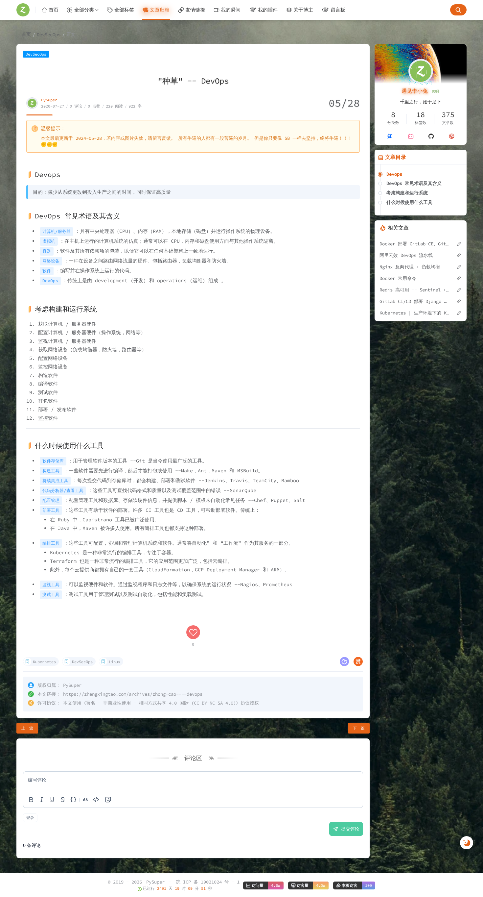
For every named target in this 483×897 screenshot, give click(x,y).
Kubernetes (44, 661)
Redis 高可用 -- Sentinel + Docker (414, 290)
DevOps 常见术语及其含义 (414, 183)
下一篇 (359, 728)
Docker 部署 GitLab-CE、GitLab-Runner (414, 244)
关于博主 (303, 10)
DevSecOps (48, 34)
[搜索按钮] (458, 9)
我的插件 (268, 10)
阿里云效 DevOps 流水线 (406, 255)
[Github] (431, 136)
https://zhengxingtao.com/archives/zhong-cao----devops (132, 694)
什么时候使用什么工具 (409, 202)
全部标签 (124, 10)
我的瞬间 (231, 10)
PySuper (49, 99)
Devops (394, 174)
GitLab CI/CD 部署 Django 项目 (414, 301)
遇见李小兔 (416, 90)
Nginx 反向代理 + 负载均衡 (410, 267)
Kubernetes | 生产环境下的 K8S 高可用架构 (414, 313)
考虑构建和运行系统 (407, 193)
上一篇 (27, 728)
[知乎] (389, 136)
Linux (114, 661)
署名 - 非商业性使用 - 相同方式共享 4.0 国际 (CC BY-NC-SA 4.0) (161, 703)
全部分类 (84, 10)
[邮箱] (451, 136)
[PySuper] (25, 10)
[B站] (410, 136)
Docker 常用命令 (398, 278)
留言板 (338, 10)
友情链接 (195, 10)
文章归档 (160, 10)
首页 (53, 10)
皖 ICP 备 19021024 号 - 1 (208, 882)
